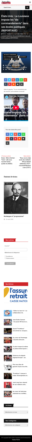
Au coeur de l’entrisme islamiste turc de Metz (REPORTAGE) (19, 393)
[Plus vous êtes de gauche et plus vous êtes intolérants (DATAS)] (8, 367)
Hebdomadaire (10, 258)
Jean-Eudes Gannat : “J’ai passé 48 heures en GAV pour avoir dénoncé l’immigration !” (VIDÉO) (20, 321)
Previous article (6, 156)
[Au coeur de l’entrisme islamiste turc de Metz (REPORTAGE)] (8, 394)
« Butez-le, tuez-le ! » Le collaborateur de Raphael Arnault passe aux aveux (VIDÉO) (20, 312)
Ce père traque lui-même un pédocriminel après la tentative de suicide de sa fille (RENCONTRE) (20, 348)
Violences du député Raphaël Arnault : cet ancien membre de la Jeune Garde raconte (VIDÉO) (19, 357)
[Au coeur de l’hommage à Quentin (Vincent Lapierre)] (8, 340)
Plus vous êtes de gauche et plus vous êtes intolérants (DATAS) (20, 366)
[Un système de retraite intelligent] (15, 294)
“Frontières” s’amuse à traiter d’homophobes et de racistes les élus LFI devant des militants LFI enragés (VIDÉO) (20, 375)
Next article (27, 156)
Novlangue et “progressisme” (14, 216)
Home (4, 34)
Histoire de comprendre (13, 34)
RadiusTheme (16, 439)
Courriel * (7, 246)
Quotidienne (9, 256)
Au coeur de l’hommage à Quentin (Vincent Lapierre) (20, 339)
